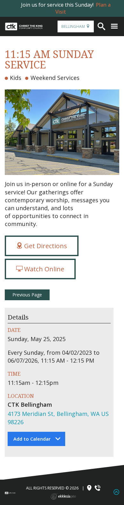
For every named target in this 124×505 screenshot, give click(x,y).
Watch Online (43, 269)
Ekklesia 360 (63, 496)
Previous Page (27, 295)
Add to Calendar (32, 439)
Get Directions (45, 246)
